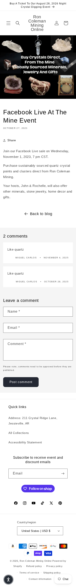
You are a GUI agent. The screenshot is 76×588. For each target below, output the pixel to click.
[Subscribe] (62, 473)
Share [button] (11, 140)
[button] (8, 23)
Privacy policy (54, 566)
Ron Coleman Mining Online (36, 561)
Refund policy (34, 566)
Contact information (40, 579)
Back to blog (41, 214)
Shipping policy (52, 572)
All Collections (18, 433)
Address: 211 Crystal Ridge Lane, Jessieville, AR (32, 420)
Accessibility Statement (25, 442)
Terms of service (29, 572)
